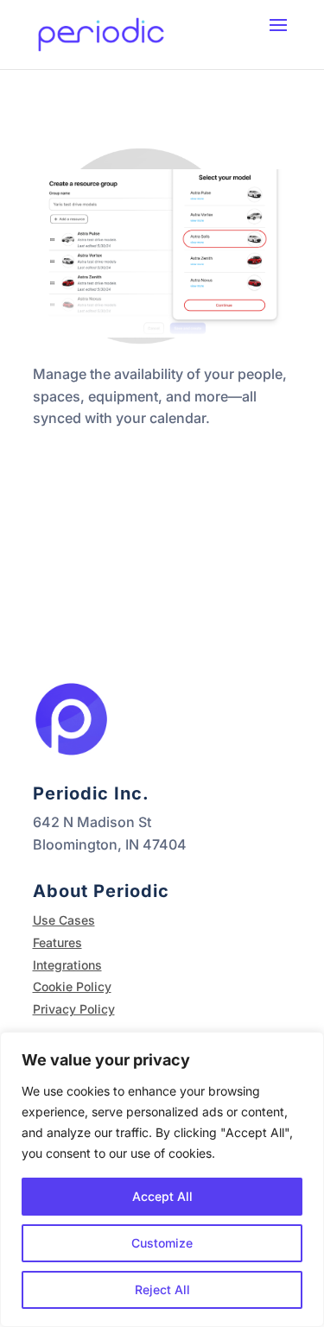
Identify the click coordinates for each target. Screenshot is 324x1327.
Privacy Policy (74, 1009)
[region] (162, 1179)
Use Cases (64, 920)
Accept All (162, 1196)
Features (57, 942)
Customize (162, 1242)
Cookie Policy (72, 986)
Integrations (67, 964)
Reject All (162, 1289)
